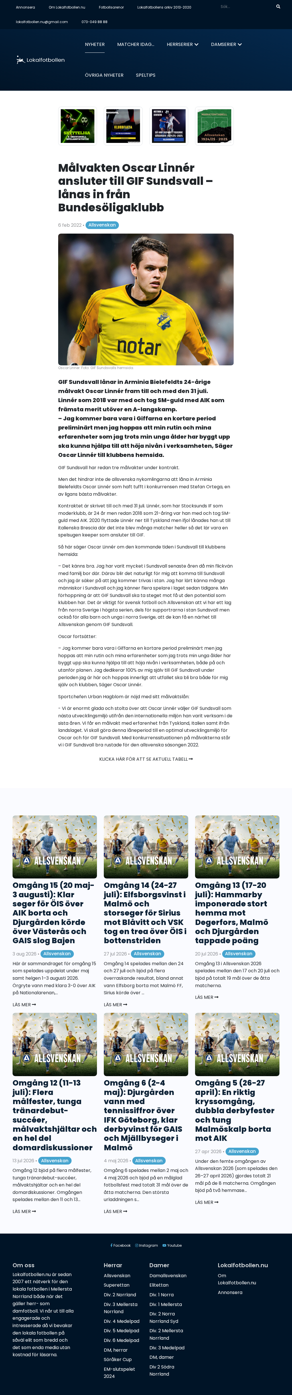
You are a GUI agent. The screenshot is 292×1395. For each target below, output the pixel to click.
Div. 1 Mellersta (165, 1304)
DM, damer (161, 1357)
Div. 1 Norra (161, 1294)
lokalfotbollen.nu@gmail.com (42, 21)
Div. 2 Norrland (120, 1294)
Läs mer (22, 1004)
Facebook (122, 1245)
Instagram (148, 1245)
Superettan (116, 1285)
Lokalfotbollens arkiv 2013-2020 (164, 7)
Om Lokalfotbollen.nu (67, 7)
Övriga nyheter (104, 75)
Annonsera (25, 7)
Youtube (174, 1245)
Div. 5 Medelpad (121, 1330)
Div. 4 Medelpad (121, 1321)
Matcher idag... (135, 44)
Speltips (145, 75)
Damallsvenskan (167, 1275)
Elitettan (159, 1285)
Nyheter (95, 44)
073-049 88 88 (95, 21)
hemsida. (149, 455)
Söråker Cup (118, 1359)
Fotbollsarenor (111, 7)
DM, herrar (116, 1350)
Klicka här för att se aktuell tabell (144, 759)
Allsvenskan (102, 225)
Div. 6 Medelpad (121, 1340)
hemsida (67, 554)
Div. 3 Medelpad (166, 1348)
